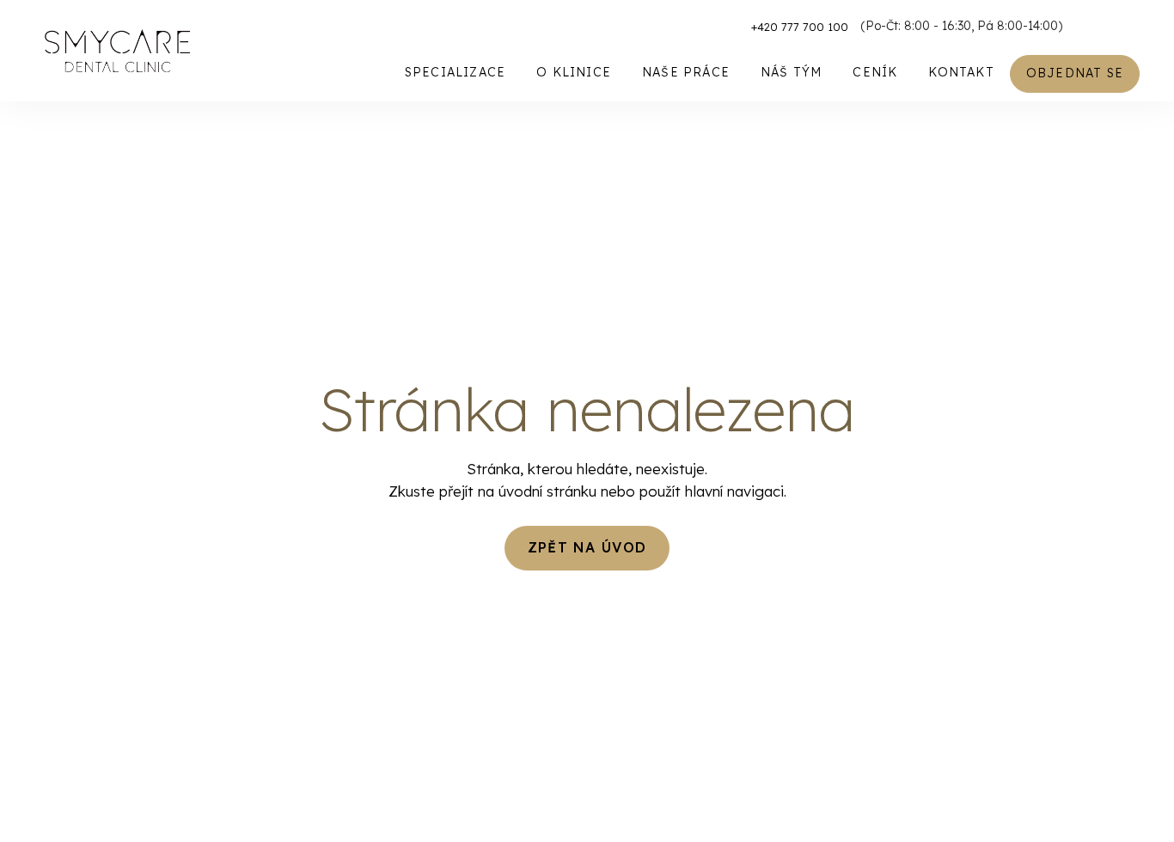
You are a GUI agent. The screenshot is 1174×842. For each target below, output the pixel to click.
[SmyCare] (117, 50)
